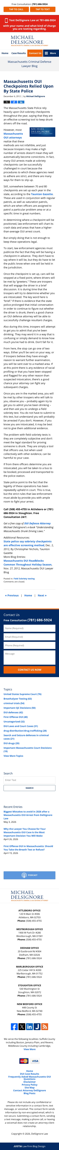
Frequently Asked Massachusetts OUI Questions (29, 1077)
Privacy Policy (29, 1084)
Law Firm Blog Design (29, 1146)
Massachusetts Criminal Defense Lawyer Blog (29, 41)
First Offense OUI (16, 717)
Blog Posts (29, 1093)
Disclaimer (29, 1081)
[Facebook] (14, 1026)
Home (5, 53)
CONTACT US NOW (29, 669)
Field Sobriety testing (24, 578)
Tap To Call (16, 9)
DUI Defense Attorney (37, 523)
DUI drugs (11, 743)
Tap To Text (43, 9)
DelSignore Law (39, 1133)
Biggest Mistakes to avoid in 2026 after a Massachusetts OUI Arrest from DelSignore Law (28, 815)
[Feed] (44, 1026)
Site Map (30, 1087)
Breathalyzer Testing (18, 698)
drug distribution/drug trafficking (25, 730)
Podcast (32, 875)
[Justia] (37, 1026)
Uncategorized (14, 721)
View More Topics (13, 755)
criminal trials (14, 703)
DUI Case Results (29, 1073)
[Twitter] (21, 1026)
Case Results (18, 53)
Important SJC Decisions (20, 707)
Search (30, 788)
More (53, 53)
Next (42, 595)
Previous (12, 595)
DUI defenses (13, 712)
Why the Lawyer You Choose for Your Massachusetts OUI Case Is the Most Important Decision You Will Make (25, 832)
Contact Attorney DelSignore (29, 1090)
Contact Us (35, 53)
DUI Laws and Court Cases (21, 726)
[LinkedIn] (29, 1026)
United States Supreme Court (22, 694)
